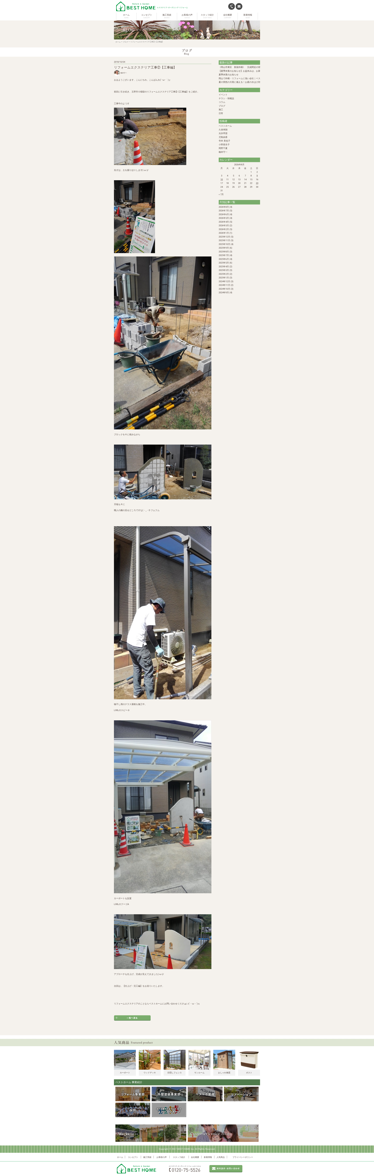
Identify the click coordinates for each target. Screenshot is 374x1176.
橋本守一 (223, 152)
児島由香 (223, 137)
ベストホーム (225, 126)
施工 (221, 109)
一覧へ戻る (132, 1018)
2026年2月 (224, 229)
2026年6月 (224, 214)
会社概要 (195, 1157)
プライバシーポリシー (243, 1157)
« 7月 (221, 194)
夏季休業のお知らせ (228, 74)
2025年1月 (224, 277)
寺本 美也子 (224, 140)
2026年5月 (224, 218)
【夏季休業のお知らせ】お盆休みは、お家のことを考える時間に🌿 (252, 71)
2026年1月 (224, 233)
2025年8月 (224, 251)
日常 (221, 113)
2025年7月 (224, 255)
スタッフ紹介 (179, 1157)
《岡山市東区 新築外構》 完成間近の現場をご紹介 (245, 67)
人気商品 (221, 1157)
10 (221, 179)
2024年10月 (224, 289)
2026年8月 (224, 207)
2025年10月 (224, 244)
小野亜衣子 (224, 144)
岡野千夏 (223, 148)
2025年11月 (224, 240)
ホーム (126, 15)
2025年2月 (224, 274)
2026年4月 (224, 222)
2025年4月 (224, 266)
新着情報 (208, 1157)
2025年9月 (224, 248)
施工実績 (147, 1157)
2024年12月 (224, 281)
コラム (222, 102)
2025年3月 (224, 270)
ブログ (125, 42)
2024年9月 (224, 292)
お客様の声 (161, 1157)
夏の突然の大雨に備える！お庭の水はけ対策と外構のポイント (249, 82)
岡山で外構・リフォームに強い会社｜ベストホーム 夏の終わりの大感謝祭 (255, 78)
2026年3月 (224, 225)
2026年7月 (224, 210)
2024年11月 (224, 285)
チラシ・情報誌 (226, 98)
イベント (223, 94)
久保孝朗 (223, 129)
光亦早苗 (223, 133)
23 (257, 183)
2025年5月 (224, 262)
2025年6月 (224, 259)
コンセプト (133, 1157)
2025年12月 (224, 236)
